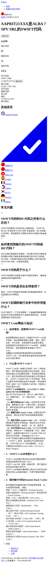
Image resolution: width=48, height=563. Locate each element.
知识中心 (15, 548)
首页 (8, 6)
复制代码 (5, 36)
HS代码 (14, 551)
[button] (24, 218)
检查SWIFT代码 (13, 9)
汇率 (13, 553)
